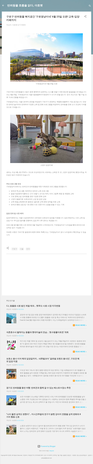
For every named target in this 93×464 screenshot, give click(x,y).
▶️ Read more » (80, 325)
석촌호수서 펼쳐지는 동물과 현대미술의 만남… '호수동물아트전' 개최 (37, 332)
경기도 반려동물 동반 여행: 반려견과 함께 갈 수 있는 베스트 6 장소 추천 (38, 388)
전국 (28, 249)
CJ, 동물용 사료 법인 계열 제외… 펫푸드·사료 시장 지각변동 (33, 306)
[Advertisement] (46, 274)
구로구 (14, 249)
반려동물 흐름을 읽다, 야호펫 (25, 5)
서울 (21, 249)
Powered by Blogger (48, 446)
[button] (85, 16)
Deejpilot (51, 451)
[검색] (89, 6)
